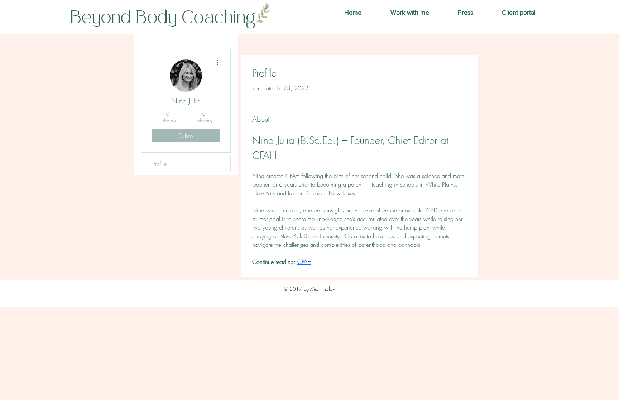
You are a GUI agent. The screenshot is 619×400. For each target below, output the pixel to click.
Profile (159, 164)
